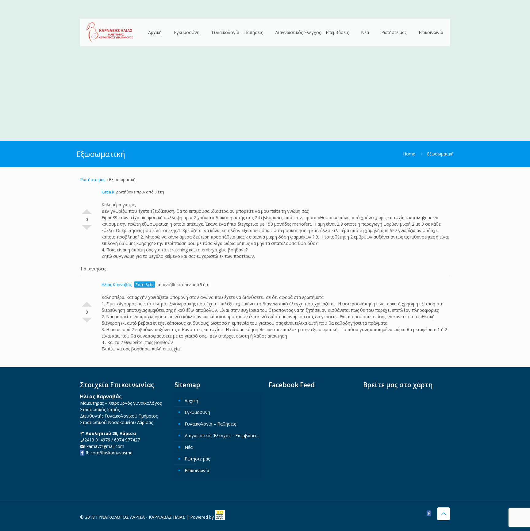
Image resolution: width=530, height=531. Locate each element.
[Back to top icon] (443, 513)
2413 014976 (97, 440)
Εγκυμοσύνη (197, 412)
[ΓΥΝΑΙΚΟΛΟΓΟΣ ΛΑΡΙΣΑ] (109, 33)
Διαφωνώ (87, 230)
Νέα (189, 447)
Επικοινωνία (197, 470)
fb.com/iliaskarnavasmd (108, 453)
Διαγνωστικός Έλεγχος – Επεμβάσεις (221, 435)
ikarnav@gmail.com (104, 446)
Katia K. (108, 192)
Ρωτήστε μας (92, 179)
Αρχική (191, 400)
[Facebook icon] (429, 513)
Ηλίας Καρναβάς (117, 284)
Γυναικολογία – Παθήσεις (210, 424)
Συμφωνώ (87, 209)
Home (409, 154)
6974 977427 (127, 440)
